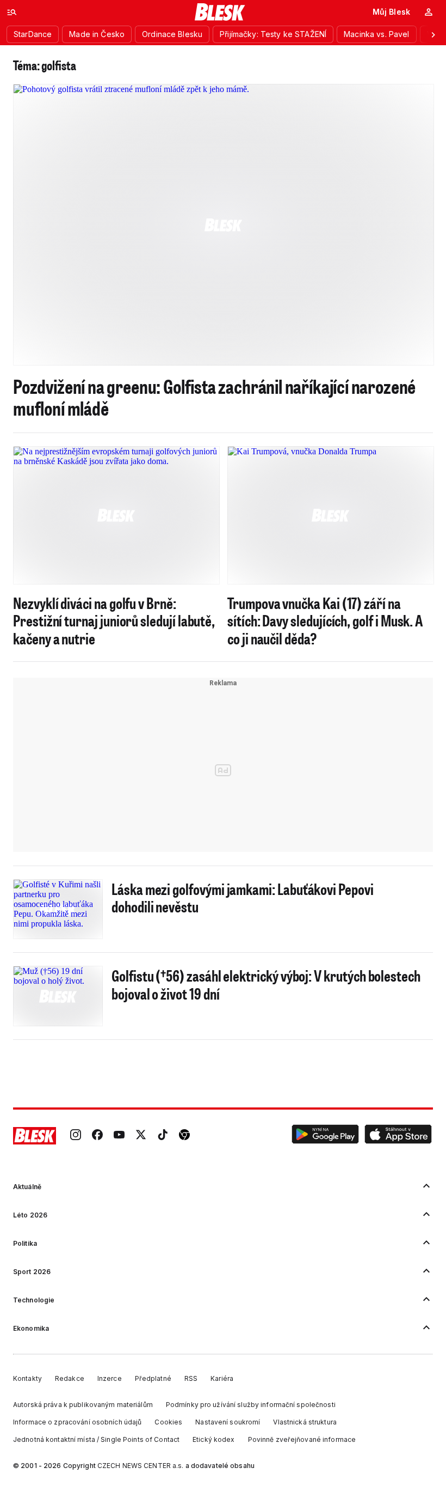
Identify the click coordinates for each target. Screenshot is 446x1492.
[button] (325, 1136)
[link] (75, 1135)
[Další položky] (433, 34)
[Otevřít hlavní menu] (12, 12)
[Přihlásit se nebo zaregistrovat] (428, 12)
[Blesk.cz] (220, 12)
